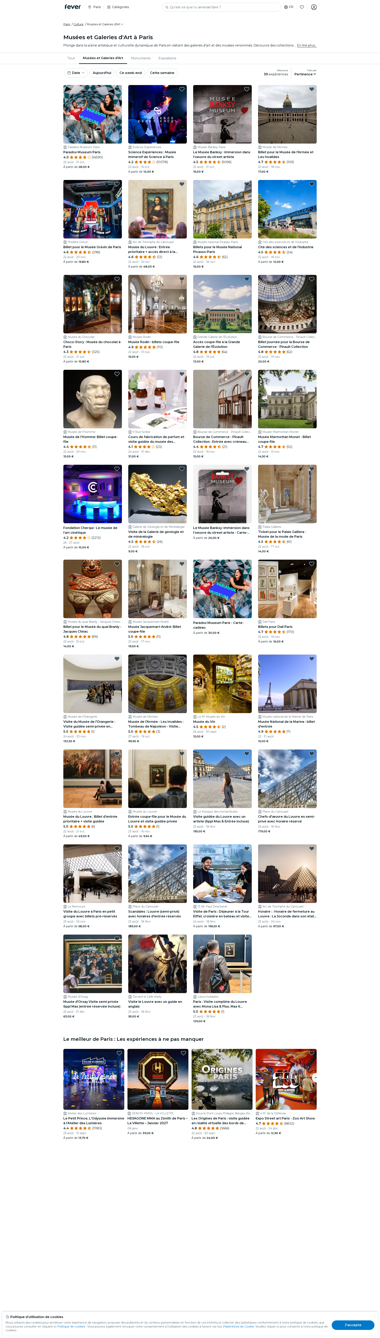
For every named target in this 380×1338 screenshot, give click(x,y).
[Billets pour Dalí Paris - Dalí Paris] (287, 589)
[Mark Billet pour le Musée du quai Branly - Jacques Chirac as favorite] (117, 563)
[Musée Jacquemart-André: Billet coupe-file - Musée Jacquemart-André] (157, 589)
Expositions (167, 58)
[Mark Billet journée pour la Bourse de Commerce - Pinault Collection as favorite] (311, 279)
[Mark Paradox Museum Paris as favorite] (117, 89)
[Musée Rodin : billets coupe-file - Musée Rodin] (157, 304)
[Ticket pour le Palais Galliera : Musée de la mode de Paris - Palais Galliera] (287, 494)
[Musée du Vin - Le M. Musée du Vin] (222, 684)
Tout (71, 58)
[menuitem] (71, 58)
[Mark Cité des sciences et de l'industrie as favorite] (311, 184)
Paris (66, 24)
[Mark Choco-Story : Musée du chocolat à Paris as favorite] (117, 279)
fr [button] (291, 7)
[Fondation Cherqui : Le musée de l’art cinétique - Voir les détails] (92, 494)
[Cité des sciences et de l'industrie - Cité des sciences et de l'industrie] (287, 209)
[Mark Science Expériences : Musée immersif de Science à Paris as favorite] (181, 89)
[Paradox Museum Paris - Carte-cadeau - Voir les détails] (222, 589)
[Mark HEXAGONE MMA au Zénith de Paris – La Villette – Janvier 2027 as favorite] (183, 1053)
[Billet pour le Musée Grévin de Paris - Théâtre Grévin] (92, 209)
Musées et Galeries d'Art (103, 58)
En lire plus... (307, 45)
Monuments (141, 58)
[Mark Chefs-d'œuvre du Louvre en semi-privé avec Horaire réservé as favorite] (311, 753)
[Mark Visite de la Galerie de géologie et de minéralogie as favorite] (181, 468)
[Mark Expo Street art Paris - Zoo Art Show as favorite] (311, 1053)
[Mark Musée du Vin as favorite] (246, 658)
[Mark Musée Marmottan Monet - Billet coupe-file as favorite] (311, 374)
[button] (105, 24)
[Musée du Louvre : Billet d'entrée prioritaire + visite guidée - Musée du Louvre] (92, 778)
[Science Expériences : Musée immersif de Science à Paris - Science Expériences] (157, 114)
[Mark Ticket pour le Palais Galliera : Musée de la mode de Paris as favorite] (311, 468)
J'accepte (353, 1325)
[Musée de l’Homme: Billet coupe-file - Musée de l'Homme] (92, 399)
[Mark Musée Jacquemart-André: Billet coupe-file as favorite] (181, 563)
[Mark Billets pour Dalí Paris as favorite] (311, 563)
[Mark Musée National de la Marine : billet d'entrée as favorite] (311, 658)
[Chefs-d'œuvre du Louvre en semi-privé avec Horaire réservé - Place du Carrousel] (287, 778)
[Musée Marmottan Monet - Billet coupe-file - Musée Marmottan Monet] (287, 399)
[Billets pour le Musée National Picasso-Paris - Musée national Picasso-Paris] (222, 209)
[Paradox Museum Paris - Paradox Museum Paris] (92, 114)
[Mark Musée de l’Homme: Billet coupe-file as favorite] (117, 374)
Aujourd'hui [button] (102, 73)
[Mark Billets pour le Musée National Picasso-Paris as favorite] (246, 184)
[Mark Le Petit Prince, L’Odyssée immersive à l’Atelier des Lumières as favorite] (119, 1053)
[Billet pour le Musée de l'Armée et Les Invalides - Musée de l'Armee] (287, 114)
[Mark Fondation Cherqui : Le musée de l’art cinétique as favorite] (117, 468)
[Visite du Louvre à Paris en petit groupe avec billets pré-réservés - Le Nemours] (92, 873)
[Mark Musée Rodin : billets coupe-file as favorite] (181, 279)
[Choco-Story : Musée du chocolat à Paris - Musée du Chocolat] (92, 304)
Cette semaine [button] (162, 73)
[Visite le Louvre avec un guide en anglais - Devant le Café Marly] (157, 964)
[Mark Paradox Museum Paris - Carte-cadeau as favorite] (246, 563)
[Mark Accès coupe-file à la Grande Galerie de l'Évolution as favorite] (246, 279)
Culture (78, 24)
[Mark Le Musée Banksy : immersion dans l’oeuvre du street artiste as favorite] (246, 89)
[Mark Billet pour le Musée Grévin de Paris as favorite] (117, 184)
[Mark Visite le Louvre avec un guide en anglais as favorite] (181, 938)
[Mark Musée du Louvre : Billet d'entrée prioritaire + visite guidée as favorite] (117, 753)
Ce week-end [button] (131, 73)
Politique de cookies (71, 1326)
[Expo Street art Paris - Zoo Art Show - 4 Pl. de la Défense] (286, 1079)
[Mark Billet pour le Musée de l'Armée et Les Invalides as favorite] (311, 89)
